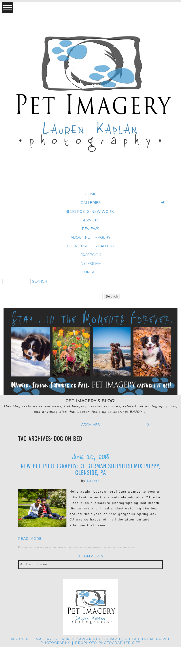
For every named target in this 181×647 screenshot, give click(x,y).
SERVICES (91, 220)
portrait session (126, 547)
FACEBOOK (90, 255)
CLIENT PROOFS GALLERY (90, 246)
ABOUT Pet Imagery (90, 237)
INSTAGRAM (90, 263)
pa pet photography (56, 547)
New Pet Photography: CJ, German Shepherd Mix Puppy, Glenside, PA (90, 469)
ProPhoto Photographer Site (107, 643)
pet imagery (75, 547)
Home (90, 194)
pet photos (110, 547)
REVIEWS (90, 229)
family (40, 547)
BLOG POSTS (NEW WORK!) (90, 211)
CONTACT (90, 272)
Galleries (91, 203)
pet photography (92, 547)
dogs (33, 547)
